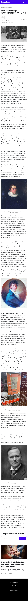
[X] (12, 585)
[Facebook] (15, 585)
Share (24, 19)
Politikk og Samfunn (6, 7)
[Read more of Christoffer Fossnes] (3, 17)
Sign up (14, 587)
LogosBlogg (5, 2)
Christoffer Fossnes (7, 21)
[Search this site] (23, 2)
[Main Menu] (26, 2)
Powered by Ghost (14, 590)
